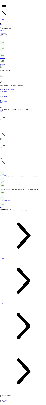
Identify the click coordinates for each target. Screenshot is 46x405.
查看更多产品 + (2, 65)
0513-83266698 (2, 24)
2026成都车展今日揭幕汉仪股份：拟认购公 (5, 200)
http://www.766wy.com (4, 400)
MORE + (1, 32)
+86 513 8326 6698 (4, 396)
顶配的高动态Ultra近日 (3, 175)
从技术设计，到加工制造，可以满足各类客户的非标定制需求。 (7, 89)
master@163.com (4, 401)
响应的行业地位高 (2, 64)
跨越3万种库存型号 (2, 58)
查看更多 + (1, 207)
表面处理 (1, 102)
